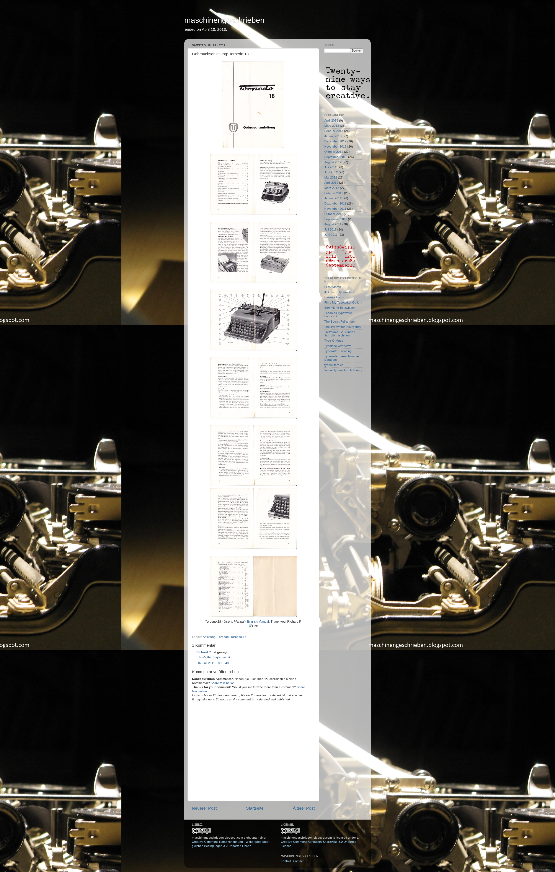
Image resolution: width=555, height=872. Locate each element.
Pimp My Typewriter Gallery (343, 302)
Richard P (203, 652)
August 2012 (333, 162)
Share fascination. (223, 683)
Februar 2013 (333, 131)
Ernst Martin (332, 287)
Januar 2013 (333, 136)
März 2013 (331, 125)
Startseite (255, 808)
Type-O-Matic (333, 340)
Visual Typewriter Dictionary (343, 370)
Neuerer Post (204, 808)
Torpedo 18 (238, 636)
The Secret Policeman (339, 321)
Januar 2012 (333, 198)
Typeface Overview (337, 346)
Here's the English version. (216, 657)
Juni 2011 (331, 234)
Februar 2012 (333, 193)
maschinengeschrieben (224, 20)
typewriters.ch (333, 365)
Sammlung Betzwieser (339, 307)
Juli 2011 (330, 229)
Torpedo (223, 636)
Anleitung (209, 636)
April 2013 (331, 120)
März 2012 (331, 188)
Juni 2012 (331, 172)
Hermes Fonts (334, 297)
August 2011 (332, 224)
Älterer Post (304, 808)
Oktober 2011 (333, 214)
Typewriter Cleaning (338, 351)
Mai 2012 (330, 177)
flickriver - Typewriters (339, 292)
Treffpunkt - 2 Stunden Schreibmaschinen (339, 333)
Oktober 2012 (333, 151)
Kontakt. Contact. (292, 861)
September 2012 (335, 157)
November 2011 (335, 208)
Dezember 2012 (335, 141)
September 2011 (335, 219)
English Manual (258, 621)
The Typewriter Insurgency (342, 326)
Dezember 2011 (335, 203)
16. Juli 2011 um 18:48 (213, 663)
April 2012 (331, 182)
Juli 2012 (330, 167)
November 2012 (335, 146)
